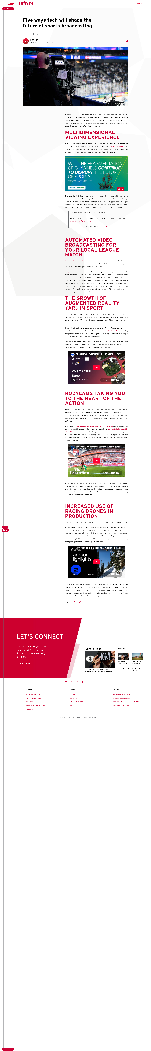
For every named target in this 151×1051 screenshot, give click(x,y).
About (73, 694)
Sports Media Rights (121, 698)
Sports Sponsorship (121, 694)
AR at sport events (115, 331)
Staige (67, 272)
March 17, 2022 (103, 226)
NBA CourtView (117, 146)
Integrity (30, 702)
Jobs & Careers (76, 702)
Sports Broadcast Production (44, 34)
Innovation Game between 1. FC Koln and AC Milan (93, 426)
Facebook (122, 41)
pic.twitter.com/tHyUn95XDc (81, 221)
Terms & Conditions (34, 698)
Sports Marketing (28, 34)
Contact (139, 3)
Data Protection (33, 694)
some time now (107, 261)
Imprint (73, 706)
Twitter (127, 41)
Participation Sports (122, 706)
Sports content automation (75, 261)
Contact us (75, 698)
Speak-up (30, 709)
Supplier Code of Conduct (37, 706)
